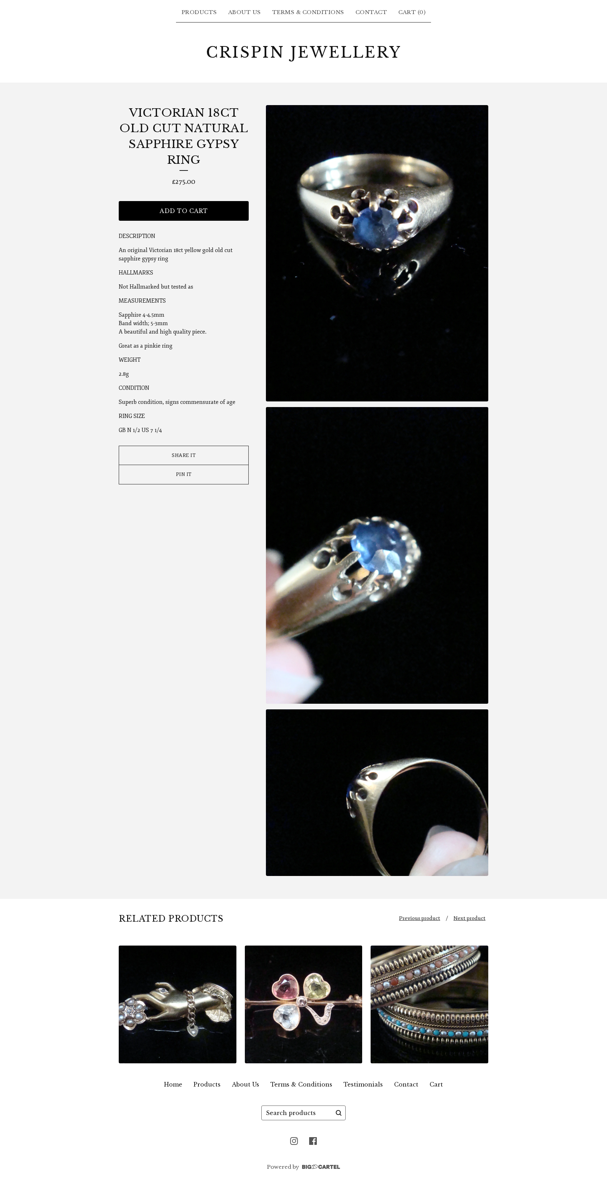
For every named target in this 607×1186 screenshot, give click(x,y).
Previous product (419, 918)
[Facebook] (313, 1141)
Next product (469, 918)
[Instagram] (294, 1141)
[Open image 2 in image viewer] (377, 555)
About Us (244, 12)
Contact (371, 12)
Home (173, 1084)
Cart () (411, 12)
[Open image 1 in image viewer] (377, 253)
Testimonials (363, 1084)
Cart (436, 1084)
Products (199, 12)
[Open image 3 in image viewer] (377, 792)
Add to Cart (183, 210)
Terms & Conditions (308, 12)
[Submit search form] (338, 1113)
